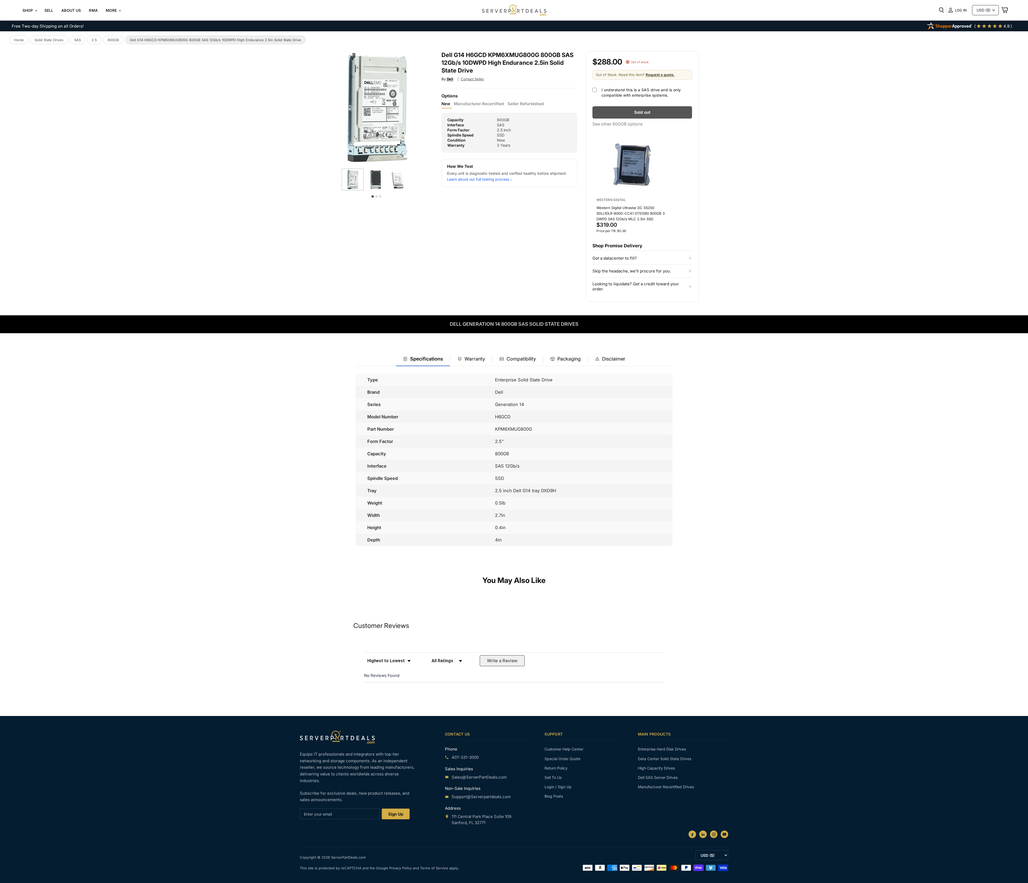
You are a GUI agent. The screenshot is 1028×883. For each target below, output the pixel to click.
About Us (71, 10)
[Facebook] (692, 834)
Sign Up (395, 814)
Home (19, 40)
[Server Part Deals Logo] (514, 11)
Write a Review (502, 660)
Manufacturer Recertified (479, 103)
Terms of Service (434, 868)
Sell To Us (553, 777)
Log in (961, 10)
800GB (113, 40)
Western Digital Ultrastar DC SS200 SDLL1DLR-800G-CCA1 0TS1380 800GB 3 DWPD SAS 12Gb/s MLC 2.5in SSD (630, 213)
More (112, 10)
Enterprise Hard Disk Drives (662, 749)
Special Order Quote (562, 758)
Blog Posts (554, 796)
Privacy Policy (401, 868)
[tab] (423, 359)
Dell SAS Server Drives (658, 777)
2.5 (94, 40)
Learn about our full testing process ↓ (479, 179)
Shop (28, 10)
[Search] (941, 10)
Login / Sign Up (558, 787)
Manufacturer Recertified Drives (666, 787)
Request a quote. (660, 75)
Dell (450, 79)
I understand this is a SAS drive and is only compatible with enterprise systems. (641, 92)
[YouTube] (724, 834)
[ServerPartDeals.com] (337, 737)
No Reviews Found (381, 675)
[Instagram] (713, 834)
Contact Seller (472, 79)
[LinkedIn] (703, 834)
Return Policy (556, 768)
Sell (49, 10)
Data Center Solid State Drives (664, 758)
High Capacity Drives (656, 768)
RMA (93, 10)
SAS (77, 40)
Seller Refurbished (526, 103)
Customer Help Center (564, 749)
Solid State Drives (49, 40)
